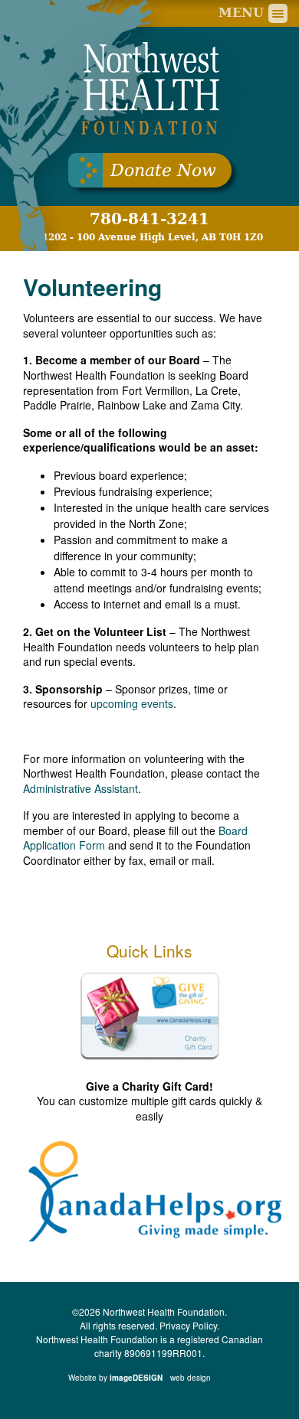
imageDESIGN (161, 1377)
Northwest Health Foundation (149, 88)
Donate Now (163, 170)
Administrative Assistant (80, 788)
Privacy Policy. (189, 1325)
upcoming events (131, 703)
